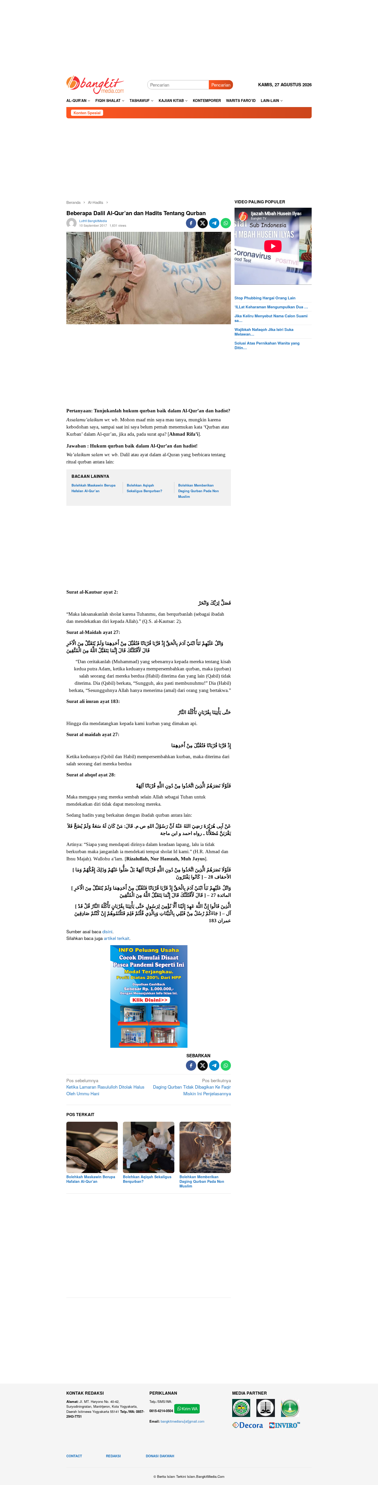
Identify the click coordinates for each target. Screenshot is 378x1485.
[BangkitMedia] (95, 84)
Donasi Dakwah (160, 1455)
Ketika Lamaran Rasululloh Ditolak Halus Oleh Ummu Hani (105, 1087)
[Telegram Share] (214, 223)
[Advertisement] (189, 36)
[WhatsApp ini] (226, 223)
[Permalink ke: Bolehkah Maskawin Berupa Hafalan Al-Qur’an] (92, 1147)
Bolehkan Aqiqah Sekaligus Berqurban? (147, 1179)
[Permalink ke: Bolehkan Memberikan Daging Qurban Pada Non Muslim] (205, 1147)
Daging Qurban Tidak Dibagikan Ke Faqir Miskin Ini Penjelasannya (192, 1087)
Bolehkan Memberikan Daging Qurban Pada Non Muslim (198, 491)
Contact (74, 1455)
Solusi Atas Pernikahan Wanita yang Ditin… (267, 345)
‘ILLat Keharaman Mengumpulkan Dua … (271, 306)
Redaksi (113, 1455)
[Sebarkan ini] (191, 223)
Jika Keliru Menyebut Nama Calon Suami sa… (271, 318)
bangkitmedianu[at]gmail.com (182, 1421)
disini (107, 931)
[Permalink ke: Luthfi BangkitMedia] (71, 222)
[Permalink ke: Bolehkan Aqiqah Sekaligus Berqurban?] (148, 1147)
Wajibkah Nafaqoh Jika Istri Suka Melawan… (264, 331)
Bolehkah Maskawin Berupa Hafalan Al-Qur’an (90, 1179)
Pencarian (220, 84)
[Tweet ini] (202, 223)
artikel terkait (116, 938)
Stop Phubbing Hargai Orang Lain (265, 298)
